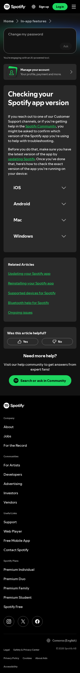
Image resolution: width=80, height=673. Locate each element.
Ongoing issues (20, 312)
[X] (23, 621)
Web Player (13, 531)
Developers (13, 474)
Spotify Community (40, 126)
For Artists (12, 465)
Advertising (13, 483)
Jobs (7, 436)
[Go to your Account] (70, 72)
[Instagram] (9, 621)
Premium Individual (19, 569)
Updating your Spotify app (29, 273)
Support (10, 521)
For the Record (15, 445)
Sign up (44, 7)
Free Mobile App (17, 540)
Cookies (27, 658)
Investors (11, 492)
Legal (7, 650)
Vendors (10, 502)
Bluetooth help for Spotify (28, 302)
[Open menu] (73, 6)
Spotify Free (13, 606)
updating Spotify (21, 158)
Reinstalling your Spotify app (31, 283)
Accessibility (11, 666)
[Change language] (33, 6)
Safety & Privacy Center (26, 650)
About (9, 426)
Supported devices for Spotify (32, 292)
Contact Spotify (16, 549)
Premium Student (18, 597)
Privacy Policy (11, 658)
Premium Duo (14, 578)
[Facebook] (37, 621)
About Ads (41, 658)
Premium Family (16, 588)
